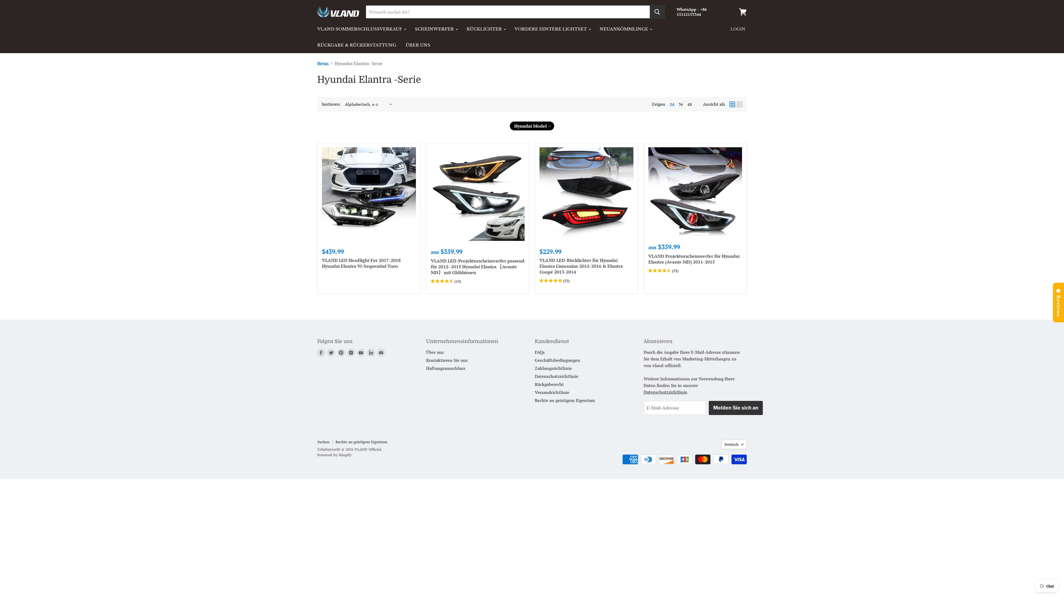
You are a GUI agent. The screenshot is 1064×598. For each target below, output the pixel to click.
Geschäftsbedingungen (557, 360)
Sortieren (331, 104)
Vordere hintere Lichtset (551, 29)
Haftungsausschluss (446, 368)
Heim (323, 63)
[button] (532, 126)
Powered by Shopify (334, 454)
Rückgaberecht (549, 384)
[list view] (739, 104)
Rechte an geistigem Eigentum (565, 400)
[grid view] (732, 104)
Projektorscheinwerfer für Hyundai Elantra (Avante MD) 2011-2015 (694, 259)
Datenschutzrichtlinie (556, 376)
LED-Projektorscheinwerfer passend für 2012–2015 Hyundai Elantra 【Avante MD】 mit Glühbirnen (478, 266)
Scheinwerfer (435, 29)
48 (689, 104)
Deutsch (731, 444)
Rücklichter (485, 29)
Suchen (323, 441)
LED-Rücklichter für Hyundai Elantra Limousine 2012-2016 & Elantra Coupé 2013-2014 (581, 266)
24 (672, 104)
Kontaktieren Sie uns (447, 360)
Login (737, 29)
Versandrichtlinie (552, 392)
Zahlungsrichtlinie (553, 368)
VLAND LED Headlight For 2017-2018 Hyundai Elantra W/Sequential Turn (361, 263)
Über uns (418, 45)
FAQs (540, 352)
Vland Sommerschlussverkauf (360, 29)
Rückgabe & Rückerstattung (356, 45)
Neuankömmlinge (624, 29)
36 (681, 104)
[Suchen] (657, 12)
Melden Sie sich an (735, 408)
